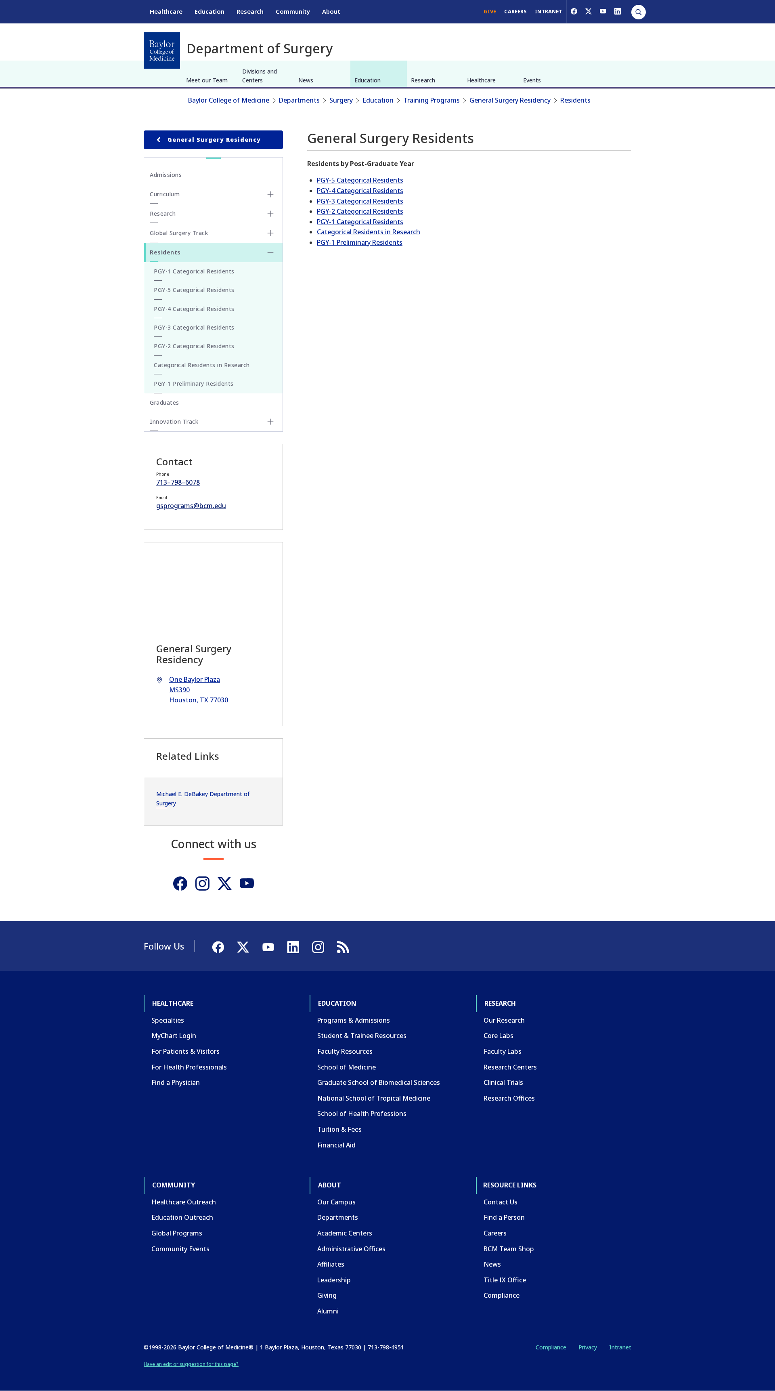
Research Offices (509, 1098)
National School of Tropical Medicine (373, 1098)
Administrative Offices (351, 1248)
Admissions (166, 175)
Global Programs (176, 1233)
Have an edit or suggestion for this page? (191, 1364)
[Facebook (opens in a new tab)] (574, 11)
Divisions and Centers (259, 75)
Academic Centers (344, 1233)
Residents (575, 100)
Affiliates (330, 1264)
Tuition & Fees (339, 1129)
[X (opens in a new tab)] (588, 11)
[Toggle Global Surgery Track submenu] (270, 233)
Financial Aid (336, 1145)
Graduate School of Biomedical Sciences (378, 1082)
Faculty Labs (503, 1051)
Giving (327, 1295)
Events (532, 80)
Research (250, 11)
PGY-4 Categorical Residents (360, 190)
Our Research (504, 1020)
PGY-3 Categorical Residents (360, 201)
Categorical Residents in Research (368, 231)
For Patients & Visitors (185, 1051)
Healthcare (166, 11)
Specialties (167, 1020)
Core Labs (498, 1035)
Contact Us (500, 1202)
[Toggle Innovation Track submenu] (270, 421)
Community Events (180, 1248)
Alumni (328, 1311)
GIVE (490, 11)
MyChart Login (173, 1035)
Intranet (620, 1347)
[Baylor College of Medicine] (162, 50)
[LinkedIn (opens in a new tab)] (617, 11)
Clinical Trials (503, 1082)
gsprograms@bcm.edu (191, 505)
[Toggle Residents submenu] (270, 252)
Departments (299, 100)
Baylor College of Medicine (228, 100)
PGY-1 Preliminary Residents (359, 242)
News (305, 80)
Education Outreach (182, 1217)
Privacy (587, 1347)
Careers (495, 1233)
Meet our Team (207, 80)
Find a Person (504, 1217)
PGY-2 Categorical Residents (360, 211)
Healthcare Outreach (183, 1202)
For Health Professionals (189, 1067)
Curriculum (165, 194)
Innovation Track (174, 421)
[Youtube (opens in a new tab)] (247, 883)
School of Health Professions (361, 1113)
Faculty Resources (345, 1051)
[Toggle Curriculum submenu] (270, 194)
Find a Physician (175, 1082)
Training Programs (431, 100)
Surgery (341, 100)
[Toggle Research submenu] (270, 213)
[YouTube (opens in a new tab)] (603, 11)
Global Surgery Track (179, 233)
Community (293, 11)
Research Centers (510, 1067)
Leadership (334, 1279)
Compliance (501, 1295)
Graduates (164, 402)
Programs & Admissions (353, 1020)
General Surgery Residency (510, 100)
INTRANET (548, 11)
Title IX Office (505, 1279)
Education (209, 11)
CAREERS (515, 11)
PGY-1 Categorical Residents (360, 221)
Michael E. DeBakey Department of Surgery (203, 798)
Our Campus (336, 1202)
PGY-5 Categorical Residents (360, 180)
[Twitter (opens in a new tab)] (225, 883)
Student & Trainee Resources (361, 1035)
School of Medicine (346, 1067)
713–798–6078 (178, 482)
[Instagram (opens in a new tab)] (202, 883)
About (331, 11)
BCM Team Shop (509, 1248)
